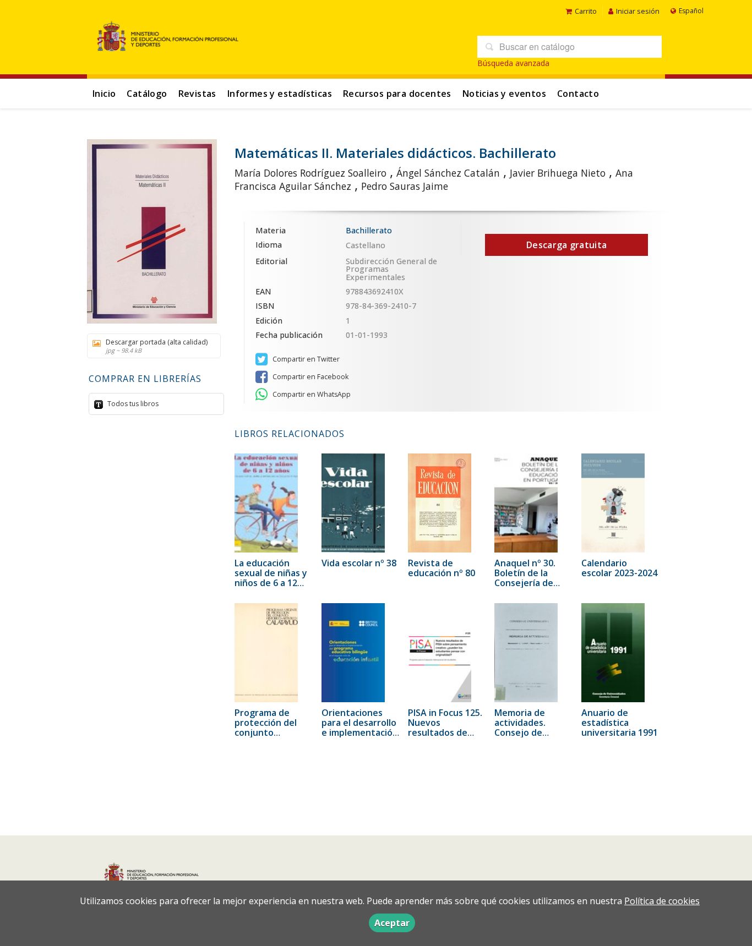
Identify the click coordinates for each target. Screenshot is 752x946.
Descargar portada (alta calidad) (157, 345)
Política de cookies (662, 901)
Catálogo (147, 94)
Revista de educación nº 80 (441, 568)
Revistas (197, 94)
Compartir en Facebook (309, 376)
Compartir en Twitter (305, 359)
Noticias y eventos (504, 94)
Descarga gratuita (566, 245)
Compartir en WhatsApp (311, 394)
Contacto (578, 94)
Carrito (586, 11)
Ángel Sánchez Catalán (448, 172)
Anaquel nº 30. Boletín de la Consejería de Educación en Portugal (524, 583)
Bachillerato (369, 230)
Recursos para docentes (397, 94)
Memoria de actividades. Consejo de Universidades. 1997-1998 (525, 732)
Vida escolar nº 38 (358, 563)
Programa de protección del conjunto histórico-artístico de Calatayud (273, 732)
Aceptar (392, 923)
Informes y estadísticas (279, 94)
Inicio (104, 94)
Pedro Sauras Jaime (404, 186)
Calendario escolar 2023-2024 (619, 568)
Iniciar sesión (638, 11)
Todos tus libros (132, 403)
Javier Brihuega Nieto (558, 172)
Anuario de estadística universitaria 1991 (619, 723)
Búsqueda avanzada (513, 63)
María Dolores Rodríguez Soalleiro (310, 172)
